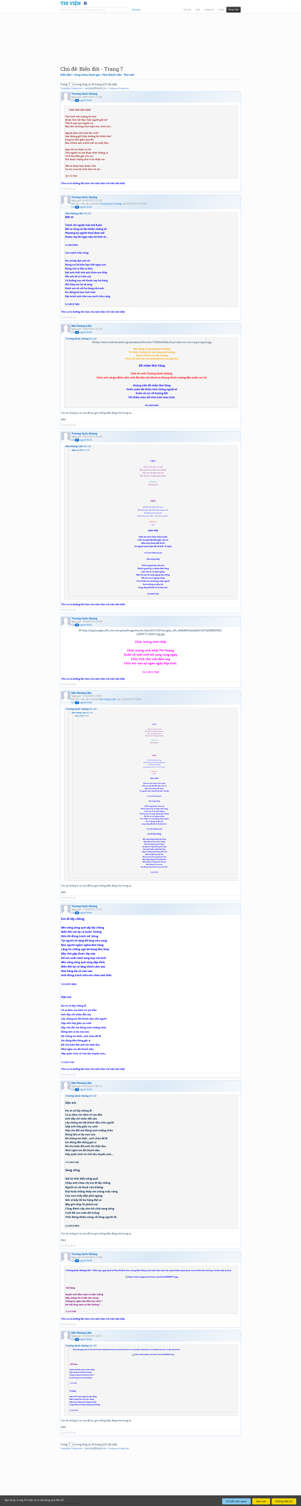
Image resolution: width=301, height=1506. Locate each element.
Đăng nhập (233, 9)
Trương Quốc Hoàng (84, 93)
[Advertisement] (150, 37)
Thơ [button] (197, 9)
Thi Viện (70, 3)
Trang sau (113, 88)
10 (104, 88)
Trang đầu (65, 88)
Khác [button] (221, 9)
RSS (239, 1503)
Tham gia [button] (209, 9)
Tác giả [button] (187, 9)
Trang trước (76, 88)
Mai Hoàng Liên (81, 326)
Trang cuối (124, 88)
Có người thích (81, 100)
